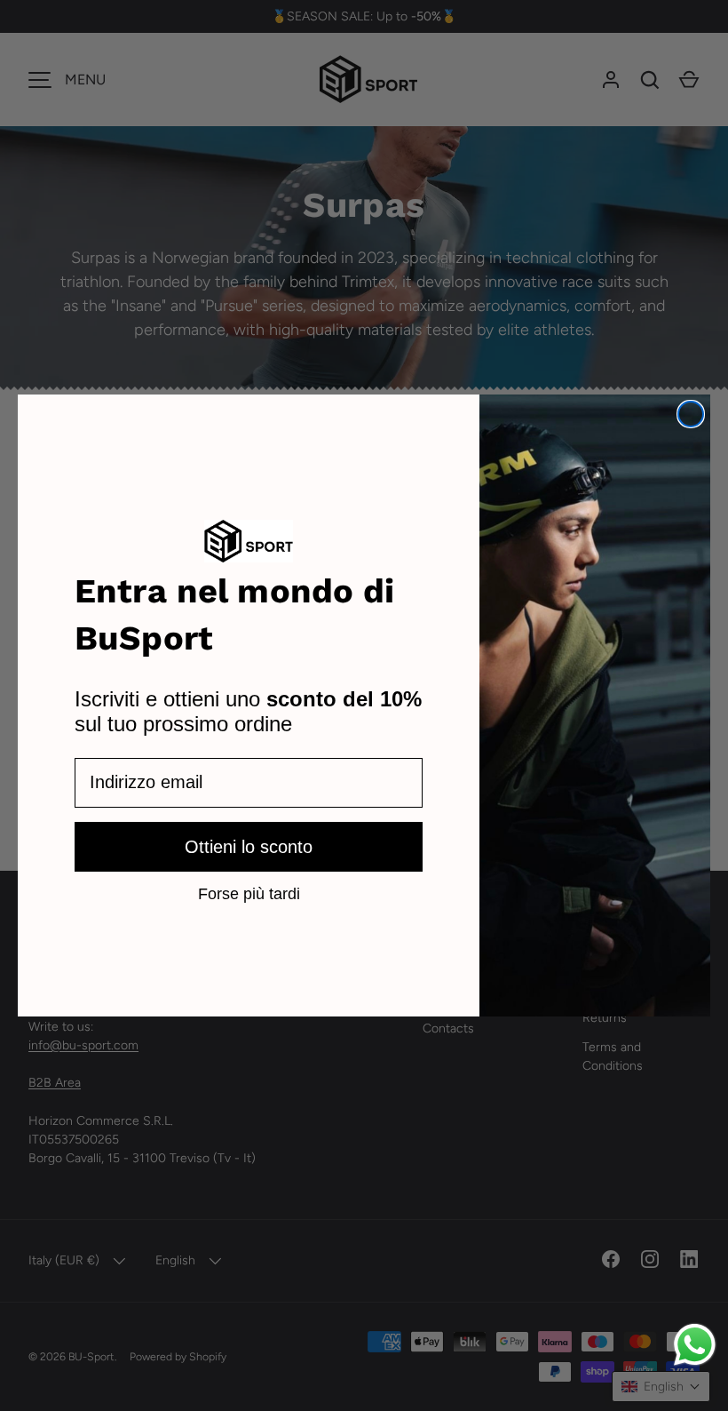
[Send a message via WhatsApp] (694, 1344)
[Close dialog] (690, 414)
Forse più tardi (249, 893)
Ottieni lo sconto (249, 847)
